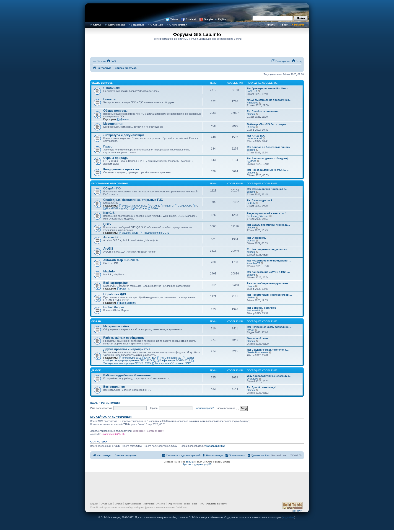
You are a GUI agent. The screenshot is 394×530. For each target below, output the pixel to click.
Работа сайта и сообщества (123, 337)
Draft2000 (252, 378)
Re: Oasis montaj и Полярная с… (267, 189)
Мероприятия (113, 123)
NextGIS (109, 213)
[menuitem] (111, 61)
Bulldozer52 (253, 310)
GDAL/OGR (184, 205)
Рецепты (168, 205)
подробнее (288, 517)
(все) (179, 503)
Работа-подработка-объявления (127, 375)
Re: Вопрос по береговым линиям (268, 147)
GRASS (154, 205)
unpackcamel (254, 138)
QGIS (107, 224)
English (222, 19)
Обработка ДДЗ (114, 294)
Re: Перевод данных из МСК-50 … (268, 169)
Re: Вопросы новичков (261, 307)
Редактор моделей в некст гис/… (267, 213)
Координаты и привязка (121, 169)
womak (251, 240)
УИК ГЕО (150, 357)
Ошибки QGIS (130, 232)
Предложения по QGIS (156, 232)
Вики (187, 503)
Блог (285, 24)
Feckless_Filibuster (258, 216)
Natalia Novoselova (257, 352)
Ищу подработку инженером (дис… (269, 376)
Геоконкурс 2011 (131, 357)
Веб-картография (116, 282)
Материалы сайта (116, 326)
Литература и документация (124, 135)
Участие (160, 503)
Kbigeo (250, 286)
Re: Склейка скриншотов (262, 111)
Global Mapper (113, 307)
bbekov (251, 297)
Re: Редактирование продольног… (269, 260)
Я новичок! (111, 88)
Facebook (191, 19)
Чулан (250, 329)
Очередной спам (257, 338)
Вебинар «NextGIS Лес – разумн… (268, 124)
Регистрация (110, 402)
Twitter (174, 19)
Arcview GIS (112, 237)
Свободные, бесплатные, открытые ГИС (133, 200)
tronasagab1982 (215, 446)
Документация (116, 24)
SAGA (154, 208)
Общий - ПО (112, 188)
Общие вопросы (102, 83)
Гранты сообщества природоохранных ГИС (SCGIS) (148, 359)
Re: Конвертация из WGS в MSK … (268, 272)
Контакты (148, 503)
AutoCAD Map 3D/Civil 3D (121, 260)
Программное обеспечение (109, 183)
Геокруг (297, 510)
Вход (94, 402)
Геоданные (137, 24)
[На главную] (197, 10)
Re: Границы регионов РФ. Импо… (269, 88)
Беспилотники (128, 302)
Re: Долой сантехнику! (261, 387)
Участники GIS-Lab (112, 434)
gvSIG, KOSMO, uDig (134, 205)
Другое (96, 370)
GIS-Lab (96, 321)
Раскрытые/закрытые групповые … (269, 283)
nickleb (251, 203)
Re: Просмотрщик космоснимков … (269, 294)
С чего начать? (178, 24)
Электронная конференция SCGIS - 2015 (127, 363)
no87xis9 (252, 91)
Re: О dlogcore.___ (258, 237)
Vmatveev (252, 102)
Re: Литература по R (259, 200)
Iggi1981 (251, 161)
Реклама (299, 24)
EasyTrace (140, 208)
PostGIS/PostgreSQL (118, 208)
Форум (271, 24)
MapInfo (109, 271)
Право (107, 146)
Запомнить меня (226, 408)
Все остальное (114, 386)
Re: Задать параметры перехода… (268, 224)
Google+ (208, 19)
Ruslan (251, 127)
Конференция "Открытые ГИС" (173, 363)
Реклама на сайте (216, 503)
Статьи (97, 24)
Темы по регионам (170, 357)
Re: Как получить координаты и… (268, 249)
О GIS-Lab (156, 24)
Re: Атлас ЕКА (256, 135)
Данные (124, 119)
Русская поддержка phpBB (197, 464)
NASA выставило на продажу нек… (269, 99)
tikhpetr (251, 114)
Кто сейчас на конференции (111, 416)
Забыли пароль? (204, 408)
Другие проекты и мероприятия (126, 349)
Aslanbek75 (253, 263)
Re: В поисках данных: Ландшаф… (269, 158)
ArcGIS (108, 248)
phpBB (189, 461)
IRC (202, 503)
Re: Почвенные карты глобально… (269, 327)
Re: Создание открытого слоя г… (268, 349)
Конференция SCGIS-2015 (174, 360)
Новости (109, 99)
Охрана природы (115, 158)
